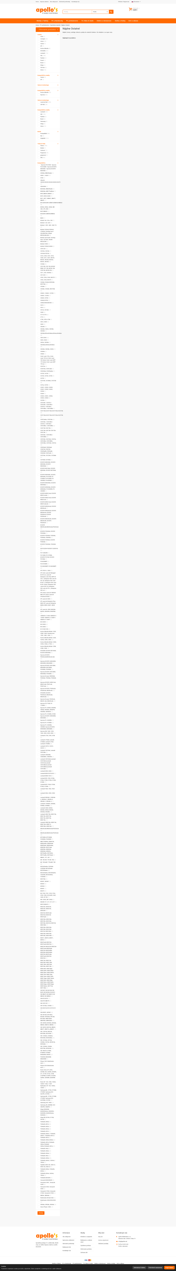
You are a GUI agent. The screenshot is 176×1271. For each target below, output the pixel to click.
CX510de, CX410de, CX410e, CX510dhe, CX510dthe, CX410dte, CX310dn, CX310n (48, 442)
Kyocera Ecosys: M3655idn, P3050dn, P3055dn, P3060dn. (48, 678)
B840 (42, 218)
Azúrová (43, 150)
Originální (44, 138)
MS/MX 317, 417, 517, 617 (48, 902)
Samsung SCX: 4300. (47, 1102)
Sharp (42, 65)
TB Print (43, 67)
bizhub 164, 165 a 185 (47, 220)
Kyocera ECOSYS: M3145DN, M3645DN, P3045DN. (48, 673)
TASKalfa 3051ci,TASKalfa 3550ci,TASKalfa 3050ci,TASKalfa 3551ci (47, 1144)
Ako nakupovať (54, 1)
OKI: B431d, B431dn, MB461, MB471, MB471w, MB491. (48, 1028)
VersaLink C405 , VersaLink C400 (47, 1183)
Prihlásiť (120, 1)
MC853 (43, 884)
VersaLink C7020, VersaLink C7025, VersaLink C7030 (48, 1192)
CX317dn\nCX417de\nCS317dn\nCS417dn (51, 412)
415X (42, 178)
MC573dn (43, 879)
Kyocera (43, 95)
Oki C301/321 (45, 1003)
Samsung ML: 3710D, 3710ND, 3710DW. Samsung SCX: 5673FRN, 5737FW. (48, 1098)
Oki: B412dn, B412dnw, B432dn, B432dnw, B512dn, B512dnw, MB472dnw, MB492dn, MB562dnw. (47, 1017)
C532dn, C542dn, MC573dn (47, 290)
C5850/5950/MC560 (47, 303)
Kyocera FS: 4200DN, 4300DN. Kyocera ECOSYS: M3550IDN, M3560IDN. (47, 727)
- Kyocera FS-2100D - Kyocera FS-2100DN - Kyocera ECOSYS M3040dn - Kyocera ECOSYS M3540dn (48, 168)
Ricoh (42, 63)
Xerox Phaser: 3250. (46, 1207)
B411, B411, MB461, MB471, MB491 (48, 199)
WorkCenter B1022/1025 (47, 1198)
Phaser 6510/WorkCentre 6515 (47, 1066)
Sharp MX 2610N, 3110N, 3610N (47, 1118)
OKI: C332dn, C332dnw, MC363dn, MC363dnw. (47, 1037)
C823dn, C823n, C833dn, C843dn (47, 330)
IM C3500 (44, 627)
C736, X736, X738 (46, 319)
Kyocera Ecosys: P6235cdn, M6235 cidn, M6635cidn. (47, 700)
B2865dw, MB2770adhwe (48, 191)
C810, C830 (44, 322)
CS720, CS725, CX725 (47, 376)
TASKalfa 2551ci (45, 1124)
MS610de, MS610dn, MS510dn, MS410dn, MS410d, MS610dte (46, 929)
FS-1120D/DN (44, 553)
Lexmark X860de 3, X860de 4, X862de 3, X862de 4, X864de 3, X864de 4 (47, 799)
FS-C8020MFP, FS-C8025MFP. (48, 567)
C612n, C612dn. (45, 310)
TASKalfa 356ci (45, 1156)
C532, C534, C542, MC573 (48, 277)
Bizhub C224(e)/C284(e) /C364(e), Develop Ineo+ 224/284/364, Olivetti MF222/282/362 (47, 232)
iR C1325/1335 (45, 629)
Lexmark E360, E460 (46, 771)
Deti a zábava (120, 1263)
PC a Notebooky (66, 1263)
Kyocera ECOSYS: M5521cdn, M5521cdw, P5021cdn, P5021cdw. (48, 684)
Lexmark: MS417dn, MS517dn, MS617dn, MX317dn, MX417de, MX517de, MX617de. (48, 817)
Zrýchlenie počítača (85, 1245)
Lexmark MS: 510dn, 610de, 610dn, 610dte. (47, 785)
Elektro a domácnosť (100, 1263)
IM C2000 (44, 622)
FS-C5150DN (44, 564)
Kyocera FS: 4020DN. (47, 720)
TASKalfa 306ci (45, 1148)
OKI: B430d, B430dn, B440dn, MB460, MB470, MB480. (48, 1024)
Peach (43, 60)
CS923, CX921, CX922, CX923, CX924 (46, 397)
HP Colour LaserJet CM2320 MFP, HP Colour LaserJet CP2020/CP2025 (48, 594)
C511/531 (43, 275)
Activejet (44, 39)
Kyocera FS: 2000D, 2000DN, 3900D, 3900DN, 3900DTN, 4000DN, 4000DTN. (48, 709)
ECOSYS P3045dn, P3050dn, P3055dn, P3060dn (48, 536)
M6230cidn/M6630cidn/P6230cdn (49, 829)
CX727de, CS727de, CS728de (48, 456)
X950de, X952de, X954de (48, 1204)
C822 (42, 324)
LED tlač (43, 104)
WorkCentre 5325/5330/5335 (48, 1201)
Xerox (43, 70)
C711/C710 (44, 315)
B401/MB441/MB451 (47, 193)
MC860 (43, 886)
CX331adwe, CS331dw (47, 419)
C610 (42, 305)
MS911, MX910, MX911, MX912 (46, 939)
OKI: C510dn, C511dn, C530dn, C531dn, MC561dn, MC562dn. (47, 1042)
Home (37, 1)
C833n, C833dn (45, 342)
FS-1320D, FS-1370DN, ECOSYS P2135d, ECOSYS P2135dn (47, 557)
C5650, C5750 (45, 298)
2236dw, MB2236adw (47, 173)
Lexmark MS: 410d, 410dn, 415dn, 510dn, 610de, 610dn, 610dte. (48, 780)
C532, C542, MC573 (46, 280)
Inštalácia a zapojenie (86, 1237)
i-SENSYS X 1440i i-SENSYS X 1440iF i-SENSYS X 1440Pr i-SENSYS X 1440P (48, 617)
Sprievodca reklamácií (68, 1240)
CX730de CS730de (46, 460)
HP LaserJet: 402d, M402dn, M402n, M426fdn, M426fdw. (48, 611)
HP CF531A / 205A (46, 570)
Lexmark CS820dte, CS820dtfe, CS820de (47, 756)
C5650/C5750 (45, 300)
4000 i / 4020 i (45, 175)
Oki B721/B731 (45, 998)
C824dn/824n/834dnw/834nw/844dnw (51, 334)
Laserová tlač (45, 102)
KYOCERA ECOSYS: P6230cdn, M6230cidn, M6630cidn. (46, 695)
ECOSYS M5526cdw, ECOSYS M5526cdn (48, 507)
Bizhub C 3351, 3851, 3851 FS (48, 226)
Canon (43, 44)
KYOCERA (44, 51)
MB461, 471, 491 (46, 857)
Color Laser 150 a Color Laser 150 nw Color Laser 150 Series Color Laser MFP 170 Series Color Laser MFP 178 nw (47, 360)
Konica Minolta (45, 48)
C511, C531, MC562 (46, 272)
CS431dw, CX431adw (47, 369)
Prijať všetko (169, 1267)
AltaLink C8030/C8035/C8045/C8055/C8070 (50, 182)
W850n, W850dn (45, 1195)
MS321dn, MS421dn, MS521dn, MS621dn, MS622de (45, 908)
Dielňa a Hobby (111, 1263)
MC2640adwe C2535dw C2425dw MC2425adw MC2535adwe (46, 868)
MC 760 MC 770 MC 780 (48, 860)
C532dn (43, 286)
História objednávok (103, 1240)
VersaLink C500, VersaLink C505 (47, 1188)
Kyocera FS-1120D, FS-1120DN (46, 704)
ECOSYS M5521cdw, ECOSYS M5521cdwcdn (48, 503)
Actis (42, 36)
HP (42, 46)
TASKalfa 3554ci (45, 1153)
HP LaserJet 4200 (46, 599)
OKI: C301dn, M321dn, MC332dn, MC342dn (46, 1032)
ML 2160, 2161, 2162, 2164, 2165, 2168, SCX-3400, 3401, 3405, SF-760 (48, 895)
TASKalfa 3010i (45, 1131)
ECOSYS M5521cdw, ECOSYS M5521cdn (48, 498)
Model (39, 131)
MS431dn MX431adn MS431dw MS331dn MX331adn (46, 915)
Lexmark (44, 53)
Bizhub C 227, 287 (46, 223)
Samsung (43, 121)
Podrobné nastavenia (155, 1267)
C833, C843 (44, 340)
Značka (39, 34)
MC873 (43, 891)
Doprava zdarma (44, 1)
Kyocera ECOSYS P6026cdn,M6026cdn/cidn (47, 657)
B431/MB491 (44, 211)
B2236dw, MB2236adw (47, 189)
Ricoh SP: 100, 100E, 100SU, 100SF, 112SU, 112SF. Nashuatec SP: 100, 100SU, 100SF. (48, 1085)
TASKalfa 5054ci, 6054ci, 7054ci (47, 1174)
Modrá (43, 148)
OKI (43, 55)
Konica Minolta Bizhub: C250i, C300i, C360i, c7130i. (48, 643)
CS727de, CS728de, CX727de (48, 381)
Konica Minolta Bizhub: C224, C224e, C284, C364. (48, 639)
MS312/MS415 (45, 904)
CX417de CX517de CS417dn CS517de (48, 431)
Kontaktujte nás (75, 1)
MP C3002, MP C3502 (47, 899)
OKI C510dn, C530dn (46, 1006)
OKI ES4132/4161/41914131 (48, 1009)
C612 (42, 307)
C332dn (43, 264)
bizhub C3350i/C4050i (47, 246)
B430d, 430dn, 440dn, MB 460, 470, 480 (47, 208)
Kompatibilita (41, 163)
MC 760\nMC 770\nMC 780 (47, 863)
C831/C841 (44, 337)
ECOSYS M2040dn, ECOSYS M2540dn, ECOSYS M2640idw (47, 464)
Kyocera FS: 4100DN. (47, 722)
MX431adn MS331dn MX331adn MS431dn (46, 943)
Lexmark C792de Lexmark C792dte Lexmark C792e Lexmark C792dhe (47, 742)
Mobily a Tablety (56, 1263)
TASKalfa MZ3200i (46, 1178)
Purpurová (44, 153)
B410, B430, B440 (46, 196)
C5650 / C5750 (45, 295)
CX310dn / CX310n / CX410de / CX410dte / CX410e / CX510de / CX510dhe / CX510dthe (47, 405)
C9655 (43, 354)
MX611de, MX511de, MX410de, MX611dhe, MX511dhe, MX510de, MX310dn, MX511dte (46, 963)
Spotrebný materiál (55, 25)
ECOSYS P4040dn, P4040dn (48, 545)
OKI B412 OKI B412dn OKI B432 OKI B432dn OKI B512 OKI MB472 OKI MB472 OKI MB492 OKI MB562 (47, 993)
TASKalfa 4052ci (45, 1158)
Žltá (42, 157)
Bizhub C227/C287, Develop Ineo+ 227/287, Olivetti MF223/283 (47, 239)
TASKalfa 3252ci (45, 1151)
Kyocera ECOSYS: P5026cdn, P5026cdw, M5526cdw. (48, 689)
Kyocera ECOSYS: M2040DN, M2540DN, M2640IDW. (48, 662)
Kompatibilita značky (43, 75)
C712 (42, 317)
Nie (42, 136)
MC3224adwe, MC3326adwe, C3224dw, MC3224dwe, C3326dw (48, 874)
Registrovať (126, 1)
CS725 (43, 378)
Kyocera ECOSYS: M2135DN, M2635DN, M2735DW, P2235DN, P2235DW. (48, 667)
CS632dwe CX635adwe (47, 371)
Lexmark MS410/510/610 (48, 773)
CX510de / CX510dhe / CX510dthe (46, 436)
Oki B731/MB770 (45, 1001)
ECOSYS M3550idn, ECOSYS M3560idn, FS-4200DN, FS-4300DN (47, 489)
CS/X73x (43, 366)
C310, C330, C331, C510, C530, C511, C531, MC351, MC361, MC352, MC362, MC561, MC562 (47, 258)
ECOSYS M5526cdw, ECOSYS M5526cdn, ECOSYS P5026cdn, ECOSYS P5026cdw (48, 513)
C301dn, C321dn (45, 251)
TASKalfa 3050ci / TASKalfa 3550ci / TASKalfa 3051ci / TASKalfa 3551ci (47, 1135)
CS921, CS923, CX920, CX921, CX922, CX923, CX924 (46, 389)
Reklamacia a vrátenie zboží (86, 1241)
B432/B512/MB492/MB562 (47, 214)
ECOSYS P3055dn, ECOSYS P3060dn (47, 541)
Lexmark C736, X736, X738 (47, 736)
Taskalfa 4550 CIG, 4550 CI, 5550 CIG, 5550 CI (47, 1166)
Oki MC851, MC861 (46, 1012)
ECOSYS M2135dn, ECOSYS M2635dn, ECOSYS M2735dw (48, 470)
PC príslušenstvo (44, 25)
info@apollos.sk (122, 1241)
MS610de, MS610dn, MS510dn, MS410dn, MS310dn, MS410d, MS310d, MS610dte (48, 922)
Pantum (43, 58)
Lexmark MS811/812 (46, 776)
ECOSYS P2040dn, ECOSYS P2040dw (47, 532)
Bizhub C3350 (45, 244)
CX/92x (43, 400)
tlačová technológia (43, 85)
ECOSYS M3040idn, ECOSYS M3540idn (48, 484)
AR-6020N (44, 186)
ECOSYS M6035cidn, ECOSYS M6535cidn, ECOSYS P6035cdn (48, 520)
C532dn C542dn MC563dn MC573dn (47, 283)
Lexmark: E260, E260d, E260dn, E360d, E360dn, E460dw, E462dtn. (46, 810)
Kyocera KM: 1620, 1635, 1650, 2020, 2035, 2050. (47, 732)
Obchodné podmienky (64, 1)
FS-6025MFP (44, 561)
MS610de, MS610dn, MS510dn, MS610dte (47, 934)
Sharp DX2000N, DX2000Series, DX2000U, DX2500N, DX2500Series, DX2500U (47, 1112)
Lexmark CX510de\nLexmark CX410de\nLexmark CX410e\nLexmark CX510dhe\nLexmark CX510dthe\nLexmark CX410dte (48, 764)
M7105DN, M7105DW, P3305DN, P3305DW (46, 838)
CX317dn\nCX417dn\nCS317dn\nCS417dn (51, 416)
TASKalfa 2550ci (45, 1122)
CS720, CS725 (45, 373)
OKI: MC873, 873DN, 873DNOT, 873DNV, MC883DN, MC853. (46, 1052)
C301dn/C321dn (45, 253)
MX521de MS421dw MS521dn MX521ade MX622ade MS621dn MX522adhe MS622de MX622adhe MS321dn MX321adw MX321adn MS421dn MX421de (48, 952)
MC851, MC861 (45, 881)
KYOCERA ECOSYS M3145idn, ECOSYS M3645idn (48, 651)
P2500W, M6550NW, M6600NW (45, 1058)
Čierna (43, 145)
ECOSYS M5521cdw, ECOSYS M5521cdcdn (48, 494)
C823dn (43, 326)
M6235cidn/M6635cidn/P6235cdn (49, 834)
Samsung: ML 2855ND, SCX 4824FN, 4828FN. (47, 1106)
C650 (42, 312)
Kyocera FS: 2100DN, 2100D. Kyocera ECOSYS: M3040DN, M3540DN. (48, 716)
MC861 (43, 888)
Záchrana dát (83, 1252)
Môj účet (100, 1237)
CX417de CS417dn (46, 428)
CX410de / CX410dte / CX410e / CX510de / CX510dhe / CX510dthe (47, 424)
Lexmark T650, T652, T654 (47, 790)
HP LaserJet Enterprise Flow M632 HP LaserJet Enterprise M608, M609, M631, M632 (48, 604)
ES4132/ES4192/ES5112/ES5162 (49, 549)
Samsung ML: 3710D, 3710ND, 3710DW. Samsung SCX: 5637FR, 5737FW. (48, 1092)
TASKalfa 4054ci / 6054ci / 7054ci (47, 1161)
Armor (43, 41)
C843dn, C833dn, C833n (47, 349)
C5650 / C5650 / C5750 (47, 293)
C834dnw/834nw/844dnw (47, 346)
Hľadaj (41, 1213)
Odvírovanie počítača (86, 1249)
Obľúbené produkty (103, 1243)
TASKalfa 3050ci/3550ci (47, 1140)
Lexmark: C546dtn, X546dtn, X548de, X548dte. (47, 804)
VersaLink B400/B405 (47, 1180)
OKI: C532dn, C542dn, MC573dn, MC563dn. (47, 1047)
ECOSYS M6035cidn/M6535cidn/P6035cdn (49, 527)
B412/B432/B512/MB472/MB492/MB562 (51, 203)
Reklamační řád (67, 1247)
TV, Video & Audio (88, 1263)
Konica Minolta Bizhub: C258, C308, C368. (48, 647)
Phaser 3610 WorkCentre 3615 (47, 1062)
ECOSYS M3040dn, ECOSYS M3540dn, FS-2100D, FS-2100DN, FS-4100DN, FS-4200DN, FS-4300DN (47, 477)
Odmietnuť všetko (139, 1267)
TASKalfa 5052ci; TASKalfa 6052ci (47, 1170)
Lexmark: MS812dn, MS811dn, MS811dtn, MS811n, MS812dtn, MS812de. (48, 824)
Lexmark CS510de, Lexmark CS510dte (47, 751)
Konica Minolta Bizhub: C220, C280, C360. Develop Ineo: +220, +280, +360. (48, 633)
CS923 (43, 393)
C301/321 (44, 249)
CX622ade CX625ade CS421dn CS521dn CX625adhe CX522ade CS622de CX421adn (46, 450)
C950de (43, 351)
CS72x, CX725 (45, 385)
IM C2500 (44, 624)
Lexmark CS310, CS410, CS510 (46, 747)
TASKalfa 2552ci (45, 1126)
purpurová (44, 155)
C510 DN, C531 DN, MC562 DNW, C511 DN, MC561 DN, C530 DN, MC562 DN (47, 268)
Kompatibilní (45, 133)
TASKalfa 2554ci (45, 1129)
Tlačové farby (41, 144)
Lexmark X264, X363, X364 (47, 794)
